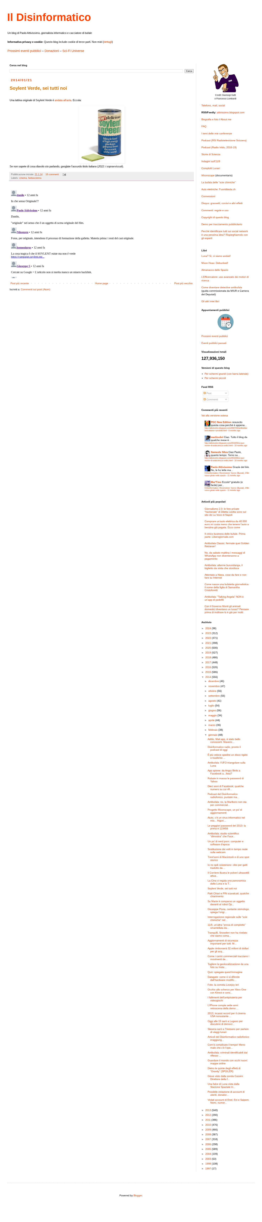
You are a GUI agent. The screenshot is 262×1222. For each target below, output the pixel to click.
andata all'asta (63, 100)
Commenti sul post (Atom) (35, 289)
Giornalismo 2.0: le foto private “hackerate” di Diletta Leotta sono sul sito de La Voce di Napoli (225, 511)
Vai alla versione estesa (214, 415)
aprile (211, 720)
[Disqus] (102, 233)
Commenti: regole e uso (214, 210)
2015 (208, 672)
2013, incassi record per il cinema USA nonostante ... (227, 1015)
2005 (208, 1149)
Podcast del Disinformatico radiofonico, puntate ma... (223, 795)
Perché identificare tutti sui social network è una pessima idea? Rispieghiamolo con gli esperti (224, 235)
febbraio (213, 729)
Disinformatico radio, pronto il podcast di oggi (224, 748)
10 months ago (240, 445)
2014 (208, 677)
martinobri (217, 437)
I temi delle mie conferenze (216, 133)
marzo (212, 725)
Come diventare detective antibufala (221, 287)
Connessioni (208, 196)
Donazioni (52, 51)
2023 (208, 633)
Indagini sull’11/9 (210, 161)
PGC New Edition (221, 422)
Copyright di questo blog (215, 217)
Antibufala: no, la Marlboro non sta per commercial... (227, 803)
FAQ (203, 126)
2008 (208, 1134)
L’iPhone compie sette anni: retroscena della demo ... (223, 1007)
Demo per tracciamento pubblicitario (221, 224)
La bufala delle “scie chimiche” (218, 182)
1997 (208, 1168)
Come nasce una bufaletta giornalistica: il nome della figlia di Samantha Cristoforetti (227, 587)
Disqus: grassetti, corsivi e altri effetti (222, 203)
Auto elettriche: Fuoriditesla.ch (218, 189)
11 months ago (233, 475)
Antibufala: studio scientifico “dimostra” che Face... (223, 835)
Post (208, 393)
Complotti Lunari (210, 168)
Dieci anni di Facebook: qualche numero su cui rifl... (226, 788)
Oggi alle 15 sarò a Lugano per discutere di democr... (225, 1023)
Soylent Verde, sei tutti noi (222, 888)
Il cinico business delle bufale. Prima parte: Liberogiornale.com (225, 535)
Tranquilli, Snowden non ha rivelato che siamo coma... (227, 934)
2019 (208, 652)
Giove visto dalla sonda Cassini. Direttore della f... (225, 1078)
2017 (208, 662)
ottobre (212, 690)
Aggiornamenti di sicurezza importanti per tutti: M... (223, 942)
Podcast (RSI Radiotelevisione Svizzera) (224, 140)
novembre (214, 686)
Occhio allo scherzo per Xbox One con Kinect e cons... (227, 991)
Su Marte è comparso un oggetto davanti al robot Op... (226, 903)
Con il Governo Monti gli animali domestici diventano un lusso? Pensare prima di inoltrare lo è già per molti (227, 609)
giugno (212, 710)
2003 (208, 1158)
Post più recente (20, 283)
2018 (208, 657)
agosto (212, 700)
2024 (208, 628)
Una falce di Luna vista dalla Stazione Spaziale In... (223, 1085)
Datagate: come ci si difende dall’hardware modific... (224, 978)
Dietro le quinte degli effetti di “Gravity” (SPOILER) (224, 1070)
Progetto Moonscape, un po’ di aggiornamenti (225, 811)
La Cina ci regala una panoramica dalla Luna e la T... (227, 882)
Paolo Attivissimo (221, 467)
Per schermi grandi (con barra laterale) (226, 373)
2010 (208, 1124)
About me (225, 119)
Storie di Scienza (210, 154)
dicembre (214, 681)
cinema (23, 178)
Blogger (137, 1195)
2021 (208, 643)
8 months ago (234, 430)
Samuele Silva (219, 452)
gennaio (213, 734)
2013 (208, 1110)
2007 (208, 1139)
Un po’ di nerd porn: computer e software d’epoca (225, 843)
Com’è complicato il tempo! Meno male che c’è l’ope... (226, 1046)
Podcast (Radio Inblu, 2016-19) (219, 147)
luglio (211, 705)
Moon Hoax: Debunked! (214, 263)
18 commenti (52, 174)
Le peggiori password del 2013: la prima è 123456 (227, 827)
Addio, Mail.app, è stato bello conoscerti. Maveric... (224, 741)
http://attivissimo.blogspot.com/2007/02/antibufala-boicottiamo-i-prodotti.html (226, 429)
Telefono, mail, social (213, 105)
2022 (208, 638)
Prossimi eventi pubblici (24, 51)
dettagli (108, 41)
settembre (214, 695)
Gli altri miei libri (210, 301)
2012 (208, 1115)
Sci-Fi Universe (73, 51)
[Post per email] (64, 174)
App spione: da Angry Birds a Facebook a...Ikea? (224, 772)
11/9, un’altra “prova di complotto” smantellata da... (227, 926)
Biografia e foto (210, 119)
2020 (208, 647)
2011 (208, 1119)
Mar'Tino (216, 482)
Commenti (212, 399)
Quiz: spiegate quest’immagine (225, 972)
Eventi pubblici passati (213, 343)
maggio (212, 715)
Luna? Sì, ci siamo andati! (216, 256)
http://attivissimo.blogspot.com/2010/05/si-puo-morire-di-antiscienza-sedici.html (225, 444)
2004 (208, 1153)
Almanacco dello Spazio (214, 269)
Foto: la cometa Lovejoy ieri (223, 984)
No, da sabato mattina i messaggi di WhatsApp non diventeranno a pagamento (225, 555)
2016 (208, 667)
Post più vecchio (183, 283)
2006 (208, 1144)
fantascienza (34, 178)
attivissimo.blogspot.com (231, 112)
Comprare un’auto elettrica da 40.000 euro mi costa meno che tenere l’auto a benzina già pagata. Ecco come (227, 524)
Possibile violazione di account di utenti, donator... (226, 1093)
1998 (208, 1163)
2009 (208, 1129)
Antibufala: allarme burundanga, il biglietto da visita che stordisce (224, 567)
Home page (101, 283)
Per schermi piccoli (215, 378)
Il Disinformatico (49, 17)
